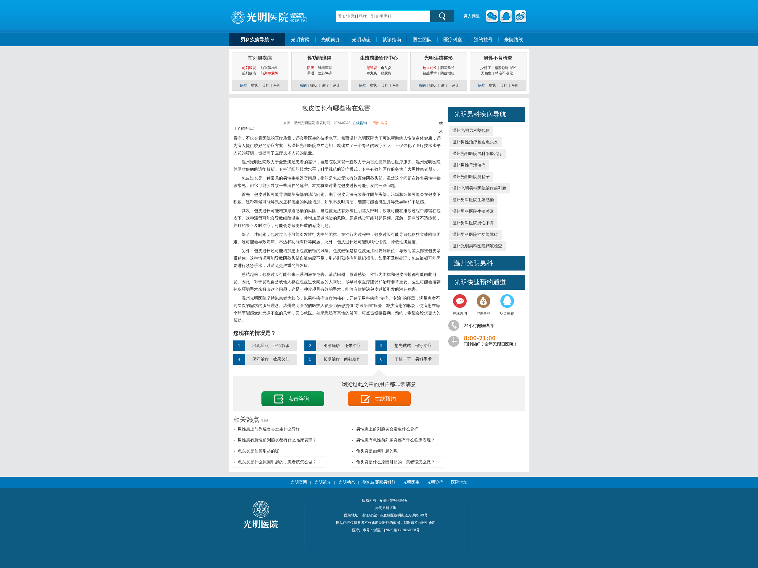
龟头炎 (386, 68)
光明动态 (361, 39)
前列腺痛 (249, 73)
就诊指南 (391, 39)
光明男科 (467, 114)
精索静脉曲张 (505, 68)
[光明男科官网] (261, 528)
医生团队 (422, 39)
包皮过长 (430, 68)
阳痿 (310, 68)
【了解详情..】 (244, 129)
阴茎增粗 (447, 73)
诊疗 (265, 85)
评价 (276, 85)
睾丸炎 (372, 73)
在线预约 (385, 399)
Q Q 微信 (507, 313)
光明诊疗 (435, 482)
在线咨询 (460, 313)
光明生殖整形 (438, 57)
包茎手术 (430, 73)
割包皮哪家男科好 (379, 482)
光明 (460, 282)
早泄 (310, 73)
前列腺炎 (249, 68)
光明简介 (330, 39)
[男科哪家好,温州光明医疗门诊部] (272, 16)
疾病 (243, 85)
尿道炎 (372, 68)
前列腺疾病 (260, 57)
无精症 (486, 73)
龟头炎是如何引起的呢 (258, 451)
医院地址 (459, 482)
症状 (254, 85)
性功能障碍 (319, 57)
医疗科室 (452, 39)
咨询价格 (483, 313)
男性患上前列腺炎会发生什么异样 (269, 429)
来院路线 (513, 39)
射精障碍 (325, 68)
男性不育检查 (498, 57)
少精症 (485, 68)
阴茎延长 (447, 68)
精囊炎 (386, 73)
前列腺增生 (269, 68)
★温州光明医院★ (393, 500)
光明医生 (411, 482)
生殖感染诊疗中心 (379, 57)
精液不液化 (505, 73)
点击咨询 (298, 399)
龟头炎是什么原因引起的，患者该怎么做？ (277, 462)
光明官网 (300, 39)
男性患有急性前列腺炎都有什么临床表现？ (277, 440)
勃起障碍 (325, 73)
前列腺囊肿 (269, 73)
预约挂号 (483, 39)
